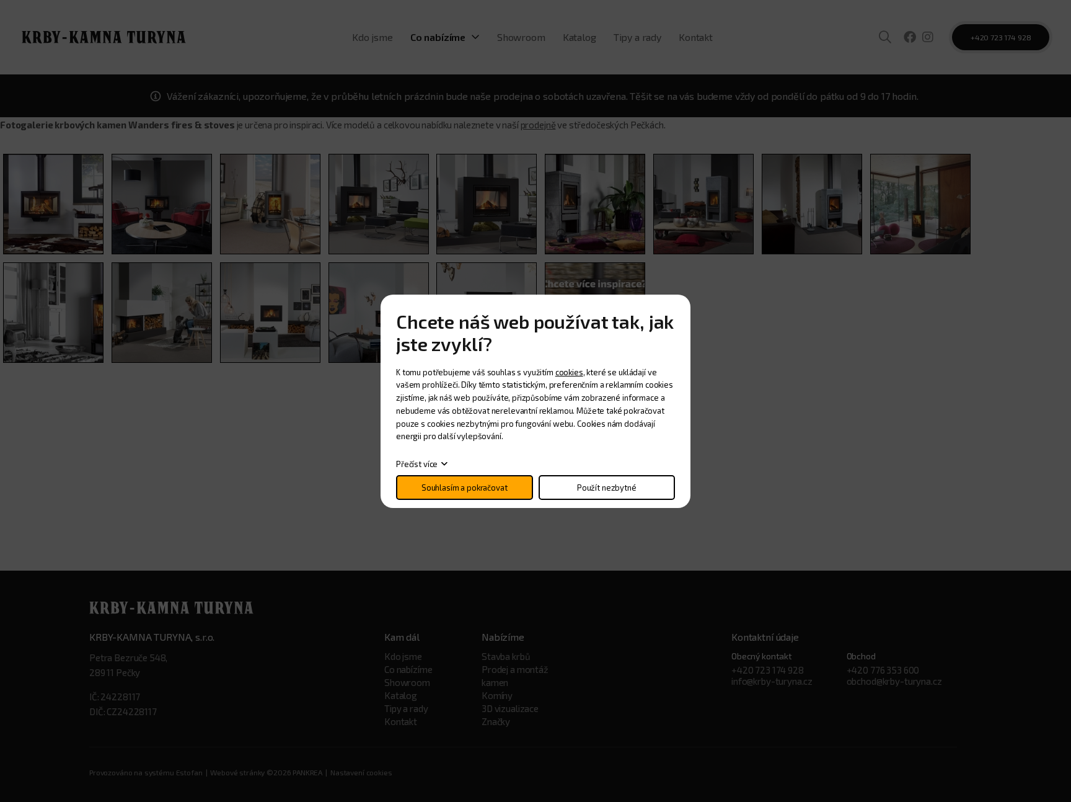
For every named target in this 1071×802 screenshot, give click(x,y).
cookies (569, 372)
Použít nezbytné (607, 487)
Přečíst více (417, 464)
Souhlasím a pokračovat (464, 487)
